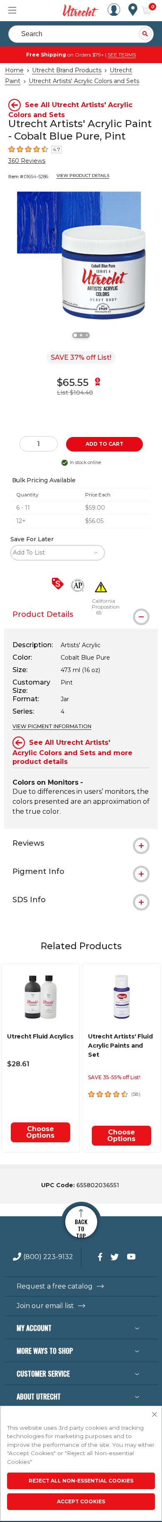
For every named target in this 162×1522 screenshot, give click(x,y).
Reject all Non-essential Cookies (81, 1481)
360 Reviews (26, 160)
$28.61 (18, 1064)
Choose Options (40, 1132)
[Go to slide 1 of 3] (75, 335)
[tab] (81, 614)
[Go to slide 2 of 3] (81, 335)
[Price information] (59, 584)
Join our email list (45, 1306)
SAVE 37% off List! (81, 357)
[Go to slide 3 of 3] (87, 335)
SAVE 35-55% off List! (114, 1077)
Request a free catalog (55, 1286)
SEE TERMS (122, 55)
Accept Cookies (81, 1501)
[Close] (155, 1415)
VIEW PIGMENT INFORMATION (51, 726)
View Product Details (82, 175)
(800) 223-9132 (48, 1257)
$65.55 (72, 382)
